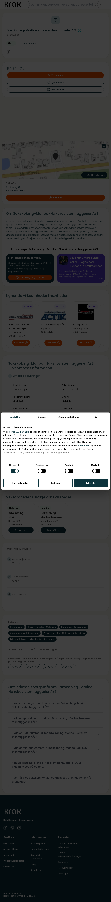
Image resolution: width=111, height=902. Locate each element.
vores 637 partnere (19, 432)
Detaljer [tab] (42, 417)
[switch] (42, 471)
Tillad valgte (55, 483)
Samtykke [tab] (15, 417)
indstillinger (83, 445)
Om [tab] (96, 417)
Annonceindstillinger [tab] (69, 417)
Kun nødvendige (20, 483)
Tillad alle (91, 483)
